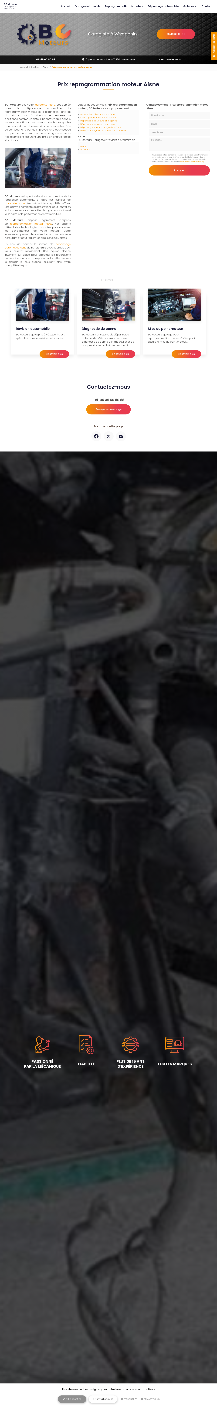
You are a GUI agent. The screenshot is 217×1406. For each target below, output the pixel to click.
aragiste (12, 203)
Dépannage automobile (163, 6)
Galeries (188, 6)
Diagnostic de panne (99, 328)
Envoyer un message (109, 409)
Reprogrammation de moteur (124, 6)
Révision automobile (33, 328)
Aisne (45, 67)
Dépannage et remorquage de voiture (100, 127)
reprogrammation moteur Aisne (31, 224)
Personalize (130, 1399)
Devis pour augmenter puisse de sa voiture (103, 130)
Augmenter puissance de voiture (97, 114)
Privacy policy (151, 1399)
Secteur (35, 67)
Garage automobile (87, 6)
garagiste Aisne (45, 105)
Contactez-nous (170, 59)
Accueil (65, 6)
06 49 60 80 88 (175, 34)
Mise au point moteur (165, 328)
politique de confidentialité (191, 161)
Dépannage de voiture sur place (97, 124)
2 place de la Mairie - (110, 59)
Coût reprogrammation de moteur (98, 117)
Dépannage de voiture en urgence (98, 120)
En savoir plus (54, 354)
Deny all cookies (103, 1399)
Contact (206, 6)
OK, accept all (73, 1399)
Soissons (85, 149)
